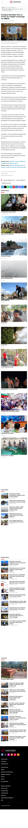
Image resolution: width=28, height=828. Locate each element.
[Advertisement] (14, 474)
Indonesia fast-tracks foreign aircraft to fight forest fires (13, 344)
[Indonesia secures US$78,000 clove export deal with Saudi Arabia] (4, 576)
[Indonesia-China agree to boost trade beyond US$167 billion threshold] (4, 738)
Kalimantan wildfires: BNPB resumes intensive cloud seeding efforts (13, 277)
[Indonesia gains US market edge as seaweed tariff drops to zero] (4, 603)
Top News (4, 658)
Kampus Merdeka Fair (9, 180)
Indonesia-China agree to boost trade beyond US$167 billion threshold (17, 738)
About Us (3, 795)
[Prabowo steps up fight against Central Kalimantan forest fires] (14, 424)
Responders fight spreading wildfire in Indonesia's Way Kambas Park (16, 684)
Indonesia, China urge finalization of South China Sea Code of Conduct (17, 563)
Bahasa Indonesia (5, 786)
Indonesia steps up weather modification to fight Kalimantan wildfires (17, 725)
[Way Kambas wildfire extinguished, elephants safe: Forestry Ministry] (14, 224)
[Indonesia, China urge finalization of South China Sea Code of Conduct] (4, 563)
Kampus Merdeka (20, 180)
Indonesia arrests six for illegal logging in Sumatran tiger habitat (17, 570)
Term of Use (4, 788)
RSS (2, 800)
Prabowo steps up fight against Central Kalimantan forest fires (12, 432)
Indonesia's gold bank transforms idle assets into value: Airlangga (16, 616)
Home (5, 7)
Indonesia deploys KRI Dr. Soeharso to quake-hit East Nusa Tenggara (13, 454)
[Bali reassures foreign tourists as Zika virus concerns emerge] (14, 246)
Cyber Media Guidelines (7, 797)
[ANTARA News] (15, 1)
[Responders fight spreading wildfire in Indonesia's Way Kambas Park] (4, 685)
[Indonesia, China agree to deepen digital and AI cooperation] (4, 698)
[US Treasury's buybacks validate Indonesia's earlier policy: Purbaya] (4, 623)
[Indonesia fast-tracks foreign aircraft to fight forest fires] (14, 335)
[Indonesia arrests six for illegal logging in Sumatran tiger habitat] (4, 570)
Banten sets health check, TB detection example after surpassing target (12, 410)
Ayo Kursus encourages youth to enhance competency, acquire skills (12, 211)
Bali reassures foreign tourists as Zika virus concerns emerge (13, 255)
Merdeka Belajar (6, 183)
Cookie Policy (4, 793)
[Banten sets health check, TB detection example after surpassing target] (14, 401)
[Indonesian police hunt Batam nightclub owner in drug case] (4, 583)
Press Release (4, 781)
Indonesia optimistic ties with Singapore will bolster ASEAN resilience (17, 589)
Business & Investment (7, 772)
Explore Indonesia (5, 774)
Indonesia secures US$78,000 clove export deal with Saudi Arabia (17, 576)
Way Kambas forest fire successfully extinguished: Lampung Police (11, 388)
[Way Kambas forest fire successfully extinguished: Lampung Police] (14, 379)
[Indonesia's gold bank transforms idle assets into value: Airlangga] (4, 616)
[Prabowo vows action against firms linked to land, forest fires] (4, 691)
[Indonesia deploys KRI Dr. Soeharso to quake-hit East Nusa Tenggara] (14, 446)
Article (2, 776)
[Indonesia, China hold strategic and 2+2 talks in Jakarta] (4, 596)
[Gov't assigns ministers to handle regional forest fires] (14, 313)
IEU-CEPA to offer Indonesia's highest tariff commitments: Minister (17, 704)
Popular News (5, 557)
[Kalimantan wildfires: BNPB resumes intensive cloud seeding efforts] (14, 269)
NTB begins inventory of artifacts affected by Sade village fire (13, 299)
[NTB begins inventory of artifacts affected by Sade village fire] (14, 291)
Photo (2, 779)
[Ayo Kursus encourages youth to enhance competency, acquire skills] (14, 202)
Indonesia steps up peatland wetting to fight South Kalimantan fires (13, 366)
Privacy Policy (4, 790)
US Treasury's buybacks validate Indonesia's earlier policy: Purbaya (17, 622)
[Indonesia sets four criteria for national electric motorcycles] (4, 609)
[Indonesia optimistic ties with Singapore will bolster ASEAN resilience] (4, 590)
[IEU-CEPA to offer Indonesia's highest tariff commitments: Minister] (4, 705)
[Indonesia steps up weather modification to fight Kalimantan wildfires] (4, 725)
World (2, 769)
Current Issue (11, 7)
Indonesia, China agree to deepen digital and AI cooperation (16, 698)
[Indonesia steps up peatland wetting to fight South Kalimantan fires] (14, 357)
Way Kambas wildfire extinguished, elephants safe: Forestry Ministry (13, 233)
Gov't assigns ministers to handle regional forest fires (12, 322)
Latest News (4, 489)
